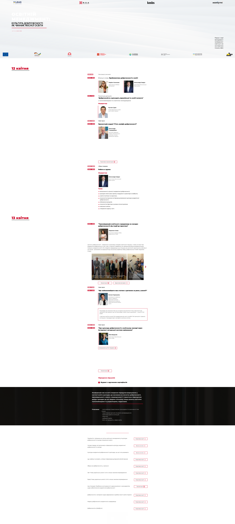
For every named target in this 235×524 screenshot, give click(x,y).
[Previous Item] (89, 267)
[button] (107, 348)
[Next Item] (145, 267)
